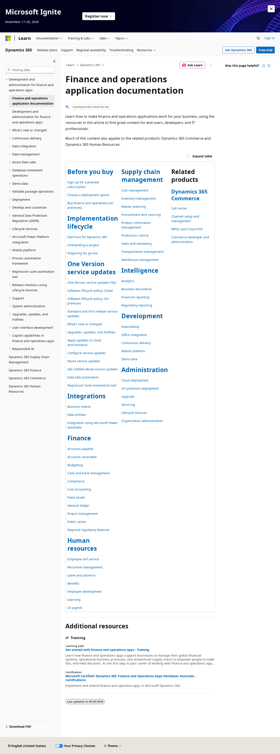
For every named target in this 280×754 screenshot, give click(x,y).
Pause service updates (83, 361)
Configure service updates (86, 353)
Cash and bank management (88, 473)
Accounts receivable (82, 457)
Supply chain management (142, 175)
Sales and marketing (136, 243)
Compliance (76, 481)
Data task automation (83, 377)
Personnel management (85, 567)
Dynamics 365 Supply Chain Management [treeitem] (29, 359)
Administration (144, 370)
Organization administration (142, 421)
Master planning (133, 206)
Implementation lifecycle (92, 222)
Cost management (134, 190)
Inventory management (138, 198)
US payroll (74, 608)
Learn (70, 65)
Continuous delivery (136, 343)
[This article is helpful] (263, 65)
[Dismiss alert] (271, 8)
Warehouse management (140, 260)
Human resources (82, 544)
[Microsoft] (8, 38)
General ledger (78, 505)
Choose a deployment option (88, 195)
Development (142, 316)
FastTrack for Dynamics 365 (87, 237)
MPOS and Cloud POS (187, 229)
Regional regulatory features (88, 530)
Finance (79, 438)
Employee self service (83, 559)
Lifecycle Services (134, 413)
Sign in (269, 38)
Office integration (134, 335)
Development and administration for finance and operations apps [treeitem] (31, 116)
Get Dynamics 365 (238, 50)
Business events (79, 406)
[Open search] (258, 38)
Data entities (76, 415)
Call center (179, 208)
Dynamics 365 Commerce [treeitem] (27, 378)
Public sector (76, 522)
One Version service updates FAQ (91, 282)
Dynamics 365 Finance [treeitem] (25, 370)
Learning (73, 600)
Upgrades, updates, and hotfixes (91, 332)
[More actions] (211, 65)
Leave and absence (81, 575)
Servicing (128, 404)
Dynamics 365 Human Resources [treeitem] (25, 389)
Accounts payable (80, 449)
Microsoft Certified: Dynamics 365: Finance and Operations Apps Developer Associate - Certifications (130, 678)
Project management (82, 513)
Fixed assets (76, 497)
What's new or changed (84, 324)
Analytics (128, 281)
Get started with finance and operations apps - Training (107, 650)
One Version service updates (91, 268)
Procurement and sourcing (141, 215)
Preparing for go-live (82, 253)
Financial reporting (135, 297)
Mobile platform (133, 351)
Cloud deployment (134, 380)
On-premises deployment (140, 388)
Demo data (129, 359)
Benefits (73, 583)
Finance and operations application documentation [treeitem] (32, 101)
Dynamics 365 (90, 65)
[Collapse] (54, 61)
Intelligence (139, 270)
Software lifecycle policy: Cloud (90, 290)
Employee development (84, 591)
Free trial (265, 50)
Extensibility (130, 327)
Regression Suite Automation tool (91, 385)
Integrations (86, 396)
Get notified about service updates (92, 369)
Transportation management (142, 252)
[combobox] (30, 70)
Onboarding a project (83, 245)
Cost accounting (79, 489)
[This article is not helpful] (268, 65)
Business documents (136, 289)
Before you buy (90, 171)
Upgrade (127, 396)
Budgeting (75, 465)
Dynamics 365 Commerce (189, 195)
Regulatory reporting (136, 305)
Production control (135, 235)
